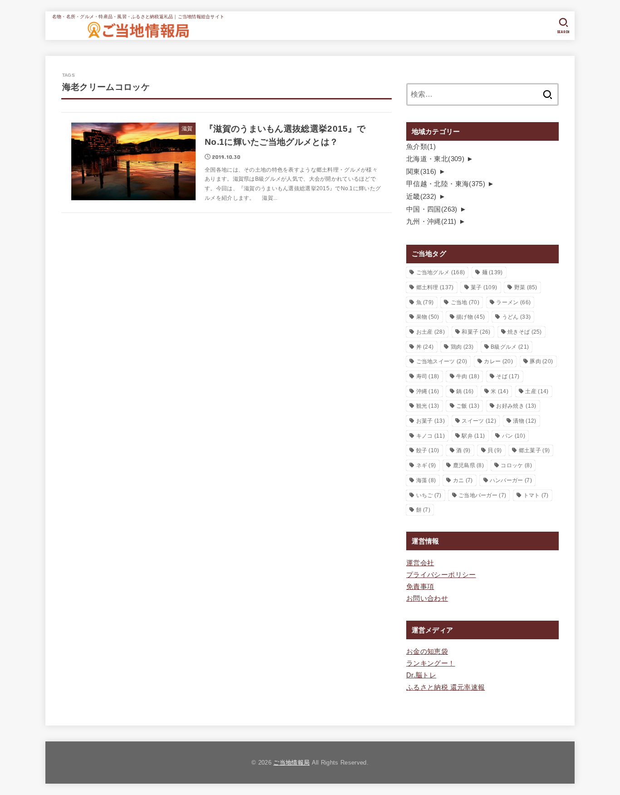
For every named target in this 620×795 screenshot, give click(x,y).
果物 (427, 317)
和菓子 (476, 332)
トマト (536, 495)
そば (507, 376)
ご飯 (467, 406)
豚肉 (541, 361)
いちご (429, 495)
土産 (536, 391)
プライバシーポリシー (441, 574)
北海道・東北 (435, 159)
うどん (516, 317)
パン (513, 436)
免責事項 (420, 586)
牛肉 (467, 376)
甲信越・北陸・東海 (445, 184)
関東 (421, 171)
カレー (498, 361)
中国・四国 (432, 209)
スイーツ (479, 421)
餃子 (427, 450)
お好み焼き (516, 406)
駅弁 (473, 436)
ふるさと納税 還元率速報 (445, 687)
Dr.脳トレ (421, 675)
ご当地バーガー (482, 495)
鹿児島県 (468, 465)
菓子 (484, 287)
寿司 (427, 376)
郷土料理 (435, 287)
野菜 (525, 287)
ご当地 (465, 302)
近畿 (421, 196)
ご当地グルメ (440, 272)
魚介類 (421, 146)
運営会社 (420, 563)
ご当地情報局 (291, 762)
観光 (427, 406)
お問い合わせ (427, 598)
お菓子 (430, 421)
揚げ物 (470, 317)
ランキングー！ (430, 663)
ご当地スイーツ (441, 361)
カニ (463, 480)
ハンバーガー (511, 480)
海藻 (426, 480)
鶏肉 (462, 347)
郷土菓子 (534, 450)
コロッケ (516, 465)
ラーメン (513, 302)
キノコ (430, 436)
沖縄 (427, 391)
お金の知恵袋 (427, 651)
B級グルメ (510, 347)
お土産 (430, 332)
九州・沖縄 (431, 221)
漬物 (524, 421)
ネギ (426, 465)
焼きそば (524, 332)
